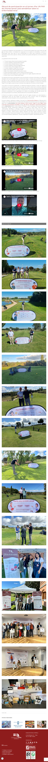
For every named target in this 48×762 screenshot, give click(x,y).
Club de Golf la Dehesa (32, 100)
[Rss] (36, 742)
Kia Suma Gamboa (20, 103)
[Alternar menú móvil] (45, 1)
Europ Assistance (10, 104)
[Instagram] (34, 742)
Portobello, (17, 104)
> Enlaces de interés (6, 752)
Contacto (5, 745)
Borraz (27, 104)
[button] (3, 724)
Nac (24, 104)
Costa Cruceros (28, 103)
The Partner (32, 104)
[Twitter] (28, 742)
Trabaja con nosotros (7, 750)
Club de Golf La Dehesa (40, 104)
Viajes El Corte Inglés (38, 103)
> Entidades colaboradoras (7, 754)
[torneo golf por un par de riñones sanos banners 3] (24, 29)
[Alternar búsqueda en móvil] (43, 1)
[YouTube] (30, 742)
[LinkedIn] (32, 742)
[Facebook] (26, 742)
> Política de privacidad (7, 751)
